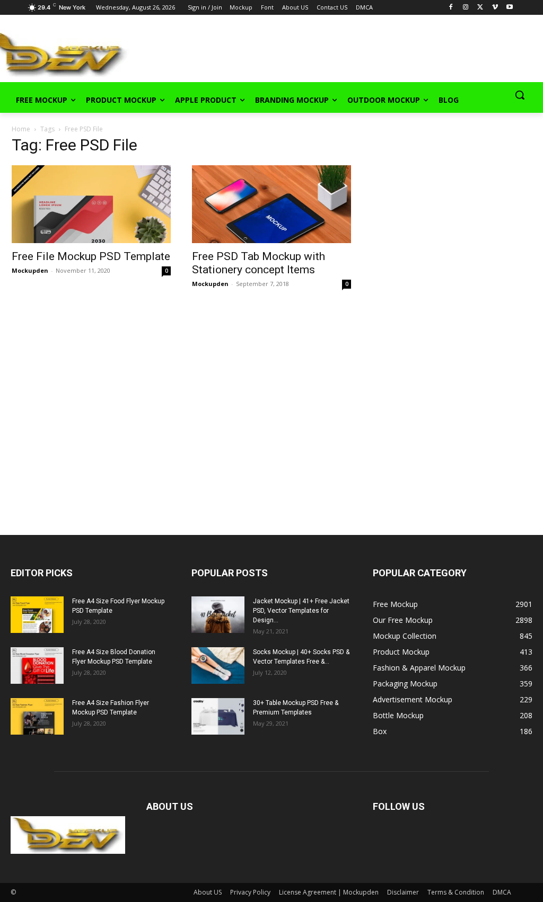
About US (208, 892)
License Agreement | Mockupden (329, 892)
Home (21, 128)
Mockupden (30, 270)
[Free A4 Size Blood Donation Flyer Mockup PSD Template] (37, 665)
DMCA (502, 892)
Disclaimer (403, 892)
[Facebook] (451, 8)
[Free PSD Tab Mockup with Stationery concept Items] (271, 204)
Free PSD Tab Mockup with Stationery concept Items (258, 263)
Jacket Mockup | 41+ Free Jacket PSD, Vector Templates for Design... (301, 610)
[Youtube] (510, 8)
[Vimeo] (495, 8)
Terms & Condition (455, 892)
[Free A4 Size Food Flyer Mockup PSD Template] (37, 614)
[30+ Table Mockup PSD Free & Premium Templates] (217, 716)
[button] (519, 95)
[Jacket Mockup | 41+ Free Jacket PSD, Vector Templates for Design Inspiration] (217, 614)
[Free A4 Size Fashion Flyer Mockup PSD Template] (37, 716)
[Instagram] (466, 8)
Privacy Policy (250, 892)
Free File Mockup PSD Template (91, 256)
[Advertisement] (260, 52)
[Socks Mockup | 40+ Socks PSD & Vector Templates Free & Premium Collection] (217, 665)
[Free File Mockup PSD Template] (91, 204)
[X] (480, 8)
